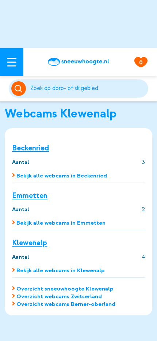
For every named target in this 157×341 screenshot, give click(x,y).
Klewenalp (29, 242)
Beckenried (30, 148)
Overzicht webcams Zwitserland (59, 296)
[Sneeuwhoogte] (78, 62)
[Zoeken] (88, 88)
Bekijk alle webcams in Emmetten (61, 222)
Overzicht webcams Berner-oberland (65, 304)
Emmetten (29, 195)
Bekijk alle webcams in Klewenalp (60, 270)
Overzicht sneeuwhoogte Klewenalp (65, 288)
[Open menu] (11, 62)
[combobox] (88, 88)
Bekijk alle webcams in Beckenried (61, 175)
